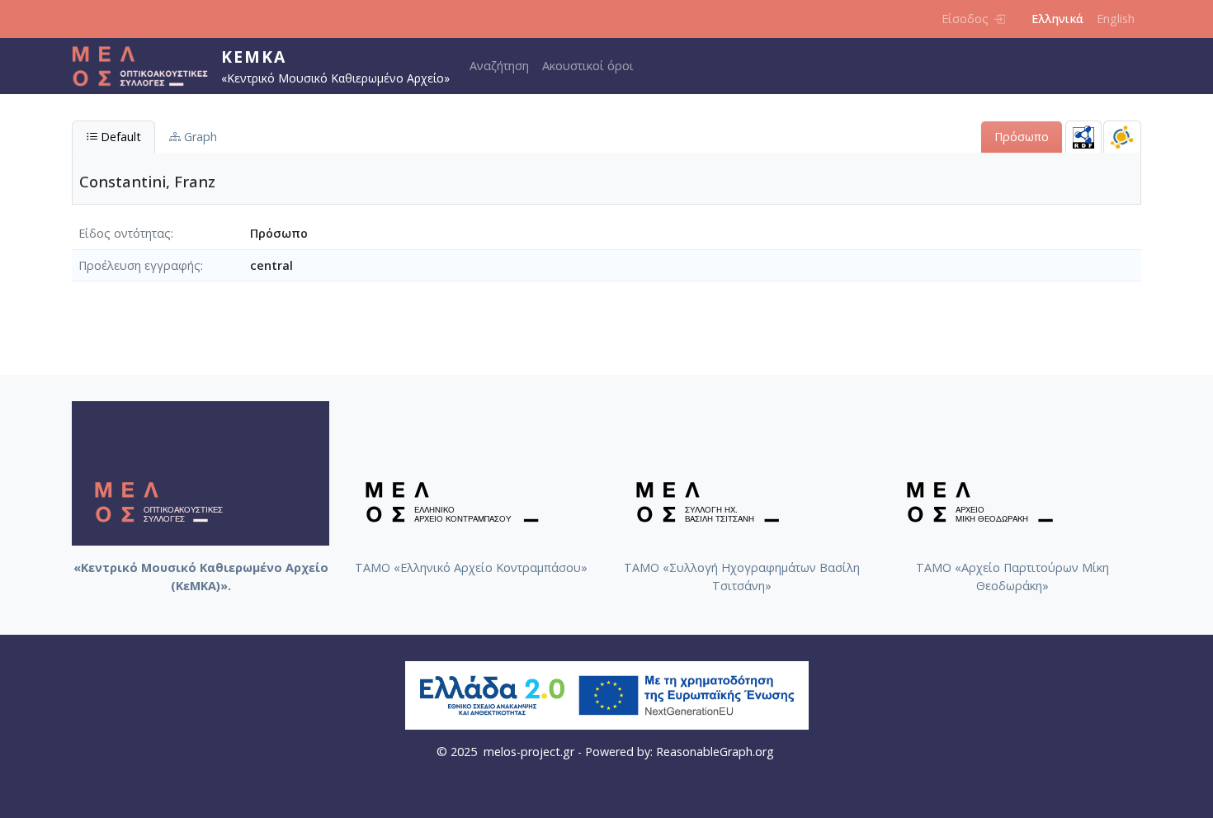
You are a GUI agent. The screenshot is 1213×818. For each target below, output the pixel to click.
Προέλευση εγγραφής (139, 265)
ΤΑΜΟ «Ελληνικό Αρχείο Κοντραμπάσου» (471, 567)
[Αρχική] (146, 66)
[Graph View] (1122, 137)
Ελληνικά (1057, 18)
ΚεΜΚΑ (253, 56)
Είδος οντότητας (124, 233)
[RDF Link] (1083, 137)
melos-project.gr (529, 751)
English (1116, 18)
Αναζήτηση (499, 65)
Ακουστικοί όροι (588, 65)
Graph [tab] (199, 136)
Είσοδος (965, 18)
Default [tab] (119, 136)
